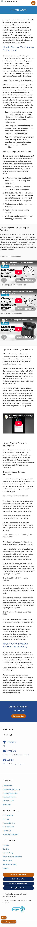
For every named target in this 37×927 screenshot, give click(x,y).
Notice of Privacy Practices (12, 857)
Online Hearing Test (18, 879)
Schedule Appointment (11, 834)
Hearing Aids (7, 785)
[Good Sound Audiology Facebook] (4, 735)
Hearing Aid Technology (11, 789)
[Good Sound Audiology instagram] (11, 735)
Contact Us (7, 831)
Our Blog (6, 849)
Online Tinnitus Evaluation (18, 883)
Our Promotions (8, 827)
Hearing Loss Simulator (18, 888)
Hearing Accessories (10, 793)
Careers (6, 845)
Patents (5, 868)
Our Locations (8, 815)
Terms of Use (7, 860)
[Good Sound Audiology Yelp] (7, 735)
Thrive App (7, 805)
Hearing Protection (9, 797)
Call (4, 917)
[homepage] (9, 2)
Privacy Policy (8, 853)
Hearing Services (9, 823)
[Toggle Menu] (33, 3)
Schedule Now (18, 716)
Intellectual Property (10, 864)
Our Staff (6, 819)
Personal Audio (8, 801)
